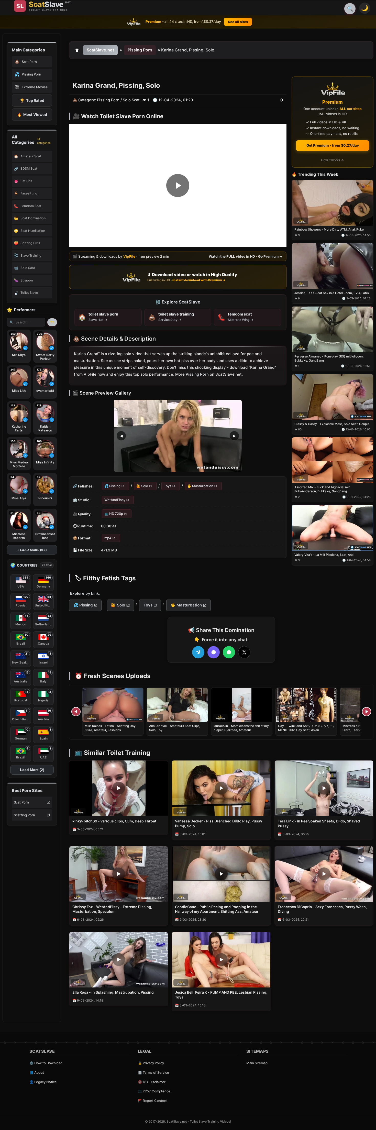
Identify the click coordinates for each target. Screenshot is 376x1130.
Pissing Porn (140, 49)
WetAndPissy (114, 500)
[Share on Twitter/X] (244, 652)
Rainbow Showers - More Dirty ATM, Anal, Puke (329, 230)
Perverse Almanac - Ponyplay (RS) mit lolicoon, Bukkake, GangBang (328, 358)
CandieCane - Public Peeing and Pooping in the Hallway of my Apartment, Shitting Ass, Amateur (217, 909)
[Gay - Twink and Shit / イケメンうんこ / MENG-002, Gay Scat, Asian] (306, 705)
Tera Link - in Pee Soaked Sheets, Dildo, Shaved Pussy (319, 823)
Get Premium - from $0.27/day (332, 145)
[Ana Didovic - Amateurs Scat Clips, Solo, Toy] (177, 705)
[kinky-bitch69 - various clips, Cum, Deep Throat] (118, 788)
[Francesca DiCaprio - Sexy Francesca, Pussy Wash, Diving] (324, 874)
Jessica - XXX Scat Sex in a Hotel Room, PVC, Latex (332, 293)
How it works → (332, 160)
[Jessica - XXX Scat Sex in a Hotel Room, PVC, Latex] (332, 266)
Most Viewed (32, 114)
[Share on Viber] (213, 652)
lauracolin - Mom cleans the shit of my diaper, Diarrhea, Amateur (241, 728)
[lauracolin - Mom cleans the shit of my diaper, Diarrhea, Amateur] (241, 705)
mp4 (108, 538)
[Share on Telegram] (198, 652)
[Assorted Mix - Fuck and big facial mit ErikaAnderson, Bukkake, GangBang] (332, 460)
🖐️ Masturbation (200, 486)
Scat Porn (21, 802)
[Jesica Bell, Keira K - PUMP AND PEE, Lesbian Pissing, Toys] (221, 959)
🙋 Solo (142, 486)
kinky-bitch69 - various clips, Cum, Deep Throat (114, 821)
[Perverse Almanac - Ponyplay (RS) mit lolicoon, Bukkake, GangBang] (332, 329)
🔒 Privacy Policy (151, 1063)
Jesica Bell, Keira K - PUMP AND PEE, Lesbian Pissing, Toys (221, 994)
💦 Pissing (112, 486)
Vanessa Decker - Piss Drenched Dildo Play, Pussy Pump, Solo (218, 823)
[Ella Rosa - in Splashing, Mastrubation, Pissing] (118, 959)
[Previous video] (76, 711)
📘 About (36, 1072)
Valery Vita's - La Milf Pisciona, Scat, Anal (324, 555)
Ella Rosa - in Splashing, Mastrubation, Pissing (113, 992)
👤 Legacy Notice (43, 1082)
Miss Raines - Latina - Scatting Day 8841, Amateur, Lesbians (110, 728)
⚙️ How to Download (45, 1063)
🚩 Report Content (153, 1101)
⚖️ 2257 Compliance (154, 1091)
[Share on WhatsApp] (229, 652)
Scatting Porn (24, 815)
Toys (167, 486)
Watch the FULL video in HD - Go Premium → (246, 256)
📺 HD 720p (113, 514)
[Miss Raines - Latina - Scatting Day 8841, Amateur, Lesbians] (112, 705)
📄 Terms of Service (153, 1072)
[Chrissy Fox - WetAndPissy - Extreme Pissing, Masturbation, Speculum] (118, 874)
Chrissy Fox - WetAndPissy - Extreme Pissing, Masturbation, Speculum (112, 909)
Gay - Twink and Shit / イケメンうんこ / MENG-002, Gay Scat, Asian (306, 728)
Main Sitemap (257, 1063)
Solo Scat (131, 100)
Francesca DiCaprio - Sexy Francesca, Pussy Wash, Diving (322, 909)
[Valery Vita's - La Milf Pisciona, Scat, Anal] (332, 528)
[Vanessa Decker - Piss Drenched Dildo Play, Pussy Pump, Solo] (221, 788)
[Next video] (366, 711)
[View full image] (178, 436)
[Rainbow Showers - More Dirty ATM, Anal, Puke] (332, 203)
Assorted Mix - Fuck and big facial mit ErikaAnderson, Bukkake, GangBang (322, 489)
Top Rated (32, 100)
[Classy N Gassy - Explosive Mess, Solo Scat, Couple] (332, 397)
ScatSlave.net (100, 49)
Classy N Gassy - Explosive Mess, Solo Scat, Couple (331, 424)
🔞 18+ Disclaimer (151, 1082)
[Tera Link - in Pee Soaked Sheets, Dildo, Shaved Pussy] (324, 788)
